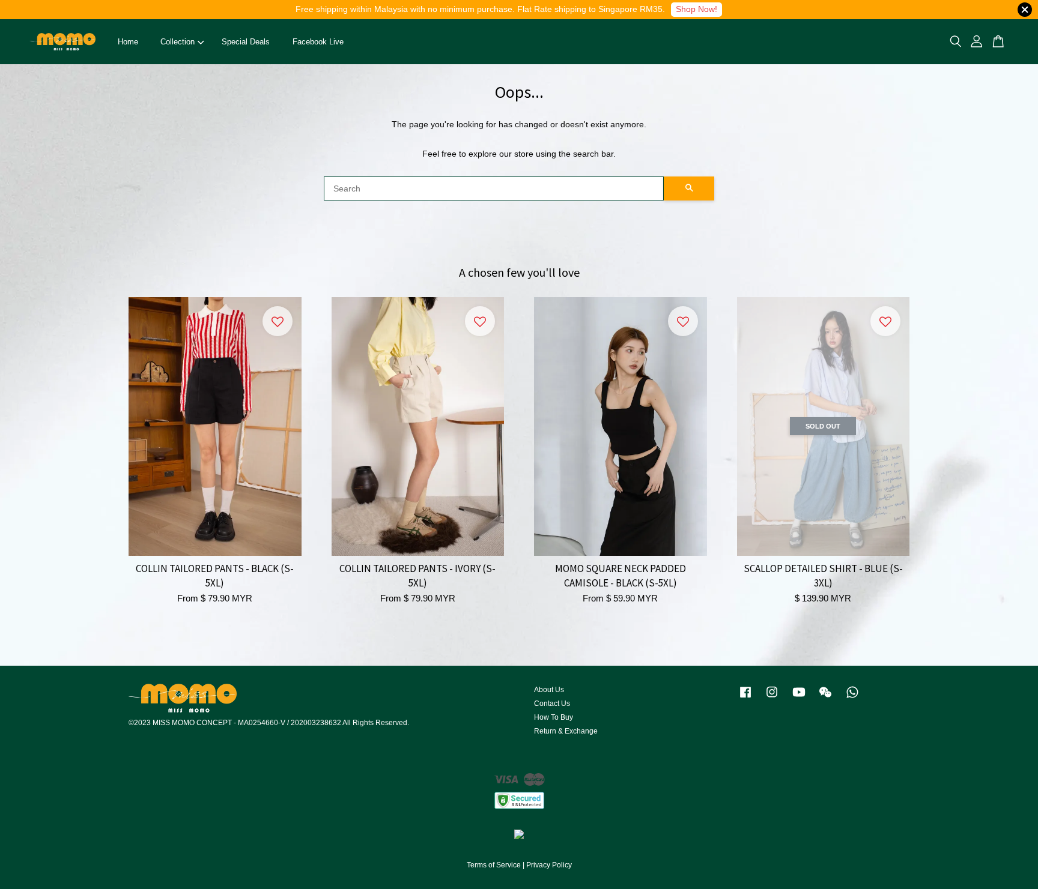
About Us (549, 690)
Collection (177, 41)
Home (128, 41)
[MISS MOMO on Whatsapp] (852, 698)
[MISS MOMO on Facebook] (745, 698)
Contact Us (552, 703)
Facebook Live (318, 41)
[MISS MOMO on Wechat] (825, 698)
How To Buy (553, 717)
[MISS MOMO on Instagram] (771, 698)
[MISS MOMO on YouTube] (799, 698)
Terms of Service (494, 865)
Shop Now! (696, 9)
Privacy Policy (549, 865)
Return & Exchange (566, 731)
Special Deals (246, 41)
